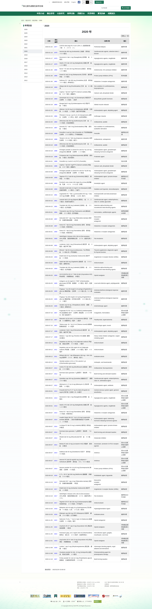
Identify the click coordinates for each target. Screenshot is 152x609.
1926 (55, 547)
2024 (25, 37)
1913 (55, 391)
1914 (55, 413)
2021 (25, 47)
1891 (55, 195)
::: (49, 2)
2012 (25, 80)
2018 (25, 58)
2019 (25, 55)
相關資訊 (111, 13)
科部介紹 (40, 13)
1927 (55, 559)
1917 (55, 482)
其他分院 (98, 2)
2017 (25, 62)
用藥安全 (81, 13)
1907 (55, 313)
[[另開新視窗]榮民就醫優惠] (47, 596)
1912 (55, 368)
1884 (55, 110)
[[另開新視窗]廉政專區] (117, 596)
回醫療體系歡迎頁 (57, 2)
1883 (55, 87)
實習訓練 (101, 13)
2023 (25, 40)
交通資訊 (107, 584)
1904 (55, 257)
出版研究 (60, 13)
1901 (55, 245)
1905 (55, 283)
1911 (55, 343)
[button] (149, 606)
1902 (55, 251)
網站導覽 (66, 2)
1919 (55, 508)
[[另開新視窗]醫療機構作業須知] (80, 596)
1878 (55, 52)
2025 (25, 33)
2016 (25, 66)
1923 (55, 540)
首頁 (22, 20)
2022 (25, 44)
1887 (55, 127)
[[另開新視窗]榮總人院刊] (35, 596)
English (73, 2)
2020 (25, 51)
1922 (55, 520)
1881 (55, 81)
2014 (25, 73)
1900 (55, 232)
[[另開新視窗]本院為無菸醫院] (106, 596)
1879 (55, 58)
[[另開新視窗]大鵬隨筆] (94, 596)
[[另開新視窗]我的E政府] (55, 596)
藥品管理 (50, 13)
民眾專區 (91, 13)
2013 (25, 77)
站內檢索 (127, 8)
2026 (25, 29)
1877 (55, 47)
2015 (25, 69)
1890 (55, 172)
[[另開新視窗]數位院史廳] (66, 596)
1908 (55, 331)
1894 (55, 212)
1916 (55, 475)
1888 (55, 133)
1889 (55, 161)
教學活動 (71, 13)
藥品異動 (34, 20)
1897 (55, 219)
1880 (55, 70)
